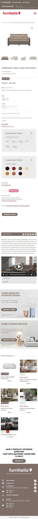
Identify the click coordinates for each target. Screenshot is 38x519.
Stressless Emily (10, 74)
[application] (19, 266)
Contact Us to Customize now (9, 201)
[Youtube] (35, 491)
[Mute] (31, 275)
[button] (35, 13)
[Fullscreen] (34, 275)
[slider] (17, 274)
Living (9, 22)
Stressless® (8, 71)
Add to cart (13, 191)
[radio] (3, 99)
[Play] (4, 275)
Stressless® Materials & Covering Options (18, 206)
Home (4, 22)
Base (3, 96)
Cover (3, 104)
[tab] (19, 234)
